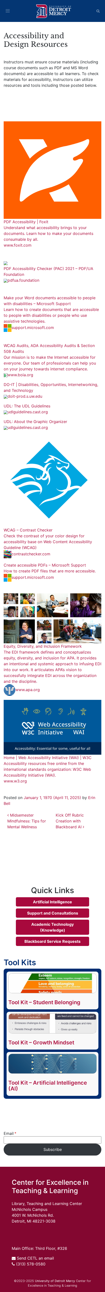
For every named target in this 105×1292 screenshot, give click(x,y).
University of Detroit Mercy (55, 1281)
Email (9, 1133)
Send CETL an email (35, 1258)
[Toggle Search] (98, 11)
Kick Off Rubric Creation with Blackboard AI (70, 821)
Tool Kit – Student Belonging (44, 1002)
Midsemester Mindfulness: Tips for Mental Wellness (26, 821)
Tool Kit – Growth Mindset (41, 1042)
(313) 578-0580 (30, 1264)
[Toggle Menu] (7, 11)
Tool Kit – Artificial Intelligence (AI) (47, 1085)
